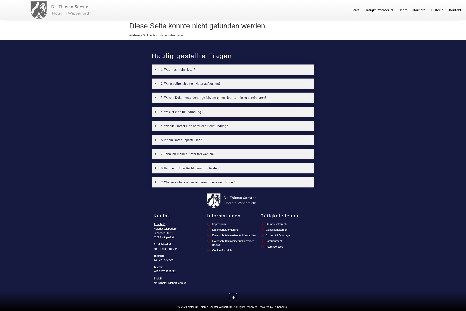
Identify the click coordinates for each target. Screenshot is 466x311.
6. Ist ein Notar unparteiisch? (181, 140)
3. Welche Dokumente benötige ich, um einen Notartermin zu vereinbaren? (213, 97)
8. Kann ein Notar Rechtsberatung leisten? (190, 168)
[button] (233, 69)
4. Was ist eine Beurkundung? (182, 112)
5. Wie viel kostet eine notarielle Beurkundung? (194, 126)
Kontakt (455, 10)
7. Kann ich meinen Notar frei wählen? (187, 154)
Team (403, 10)
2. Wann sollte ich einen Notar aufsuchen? (190, 83)
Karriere (419, 10)
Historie (437, 10)
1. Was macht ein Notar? (178, 69)
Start (356, 10)
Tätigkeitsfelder (377, 10)
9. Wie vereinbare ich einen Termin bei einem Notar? (198, 182)
